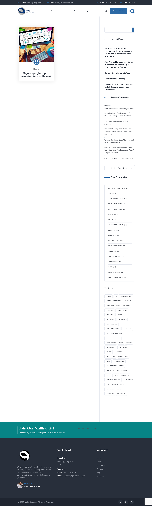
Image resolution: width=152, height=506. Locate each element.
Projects (100, 469)
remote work (123, 356)
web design (110, 389)
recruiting (123, 347)
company (127, 305)
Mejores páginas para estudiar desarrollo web (36, 75)
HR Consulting (113, 240)
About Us (100, 476)
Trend (110, 267)
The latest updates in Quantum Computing (116, 123)
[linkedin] (126, 502)
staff (108, 375)
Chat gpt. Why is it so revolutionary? (118, 158)
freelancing (122, 319)
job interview (111, 342)
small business (119, 361)
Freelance (111, 230)
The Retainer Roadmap (114, 79)
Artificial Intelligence (116, 188)
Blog (98, 473)
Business (128, 301)
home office (128, 328)
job (119, 338)
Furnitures (112, 235)
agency (109, 296)
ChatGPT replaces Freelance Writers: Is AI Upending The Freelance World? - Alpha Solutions (119, 150)
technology (129, 379)
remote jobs (120, 352)
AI (116, 296)
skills (108, 361)
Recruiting (112, 251)
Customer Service (115, 209)
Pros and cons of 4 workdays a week (119, 109)
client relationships (113, 305)
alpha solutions (126, 296)
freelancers (110, 319)
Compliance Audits (115, 204)
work (120, 389)
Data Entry (112, 214)
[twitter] (120, 502)
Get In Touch (118, 11)
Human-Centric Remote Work (117, 73)
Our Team (101, 465)
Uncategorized (114, 272)
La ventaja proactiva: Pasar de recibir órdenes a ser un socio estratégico (118, 87)
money (129, 342)
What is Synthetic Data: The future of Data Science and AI (119, 141)
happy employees (112, 324)
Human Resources (115, 246)
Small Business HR (114, 256)
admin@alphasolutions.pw (64, 3)
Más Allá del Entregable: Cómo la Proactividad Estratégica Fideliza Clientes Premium (118, 64)
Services (100, 462)
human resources (118, 333)
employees (110, 315)
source (107, 106)
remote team (111, 356)
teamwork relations (113, 379)
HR (107, 333)
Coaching (112, 193)
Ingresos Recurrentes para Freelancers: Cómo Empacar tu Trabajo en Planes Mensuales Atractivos (118, 52)
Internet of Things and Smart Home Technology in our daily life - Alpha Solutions (118, 131)
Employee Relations (115, 225)
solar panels (122, 370)
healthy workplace (113, 328)
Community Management (117, 198)
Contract (110, 310)
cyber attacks (122, 310)
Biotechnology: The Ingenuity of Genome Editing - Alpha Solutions (117, 114)
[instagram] (132, 502)
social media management (115, 366)
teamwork (125, 375)
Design (37, 69)
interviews (110, 338)
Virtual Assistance (115, 277)
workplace (122, 393)
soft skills (110, 370)
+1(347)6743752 (111, 3)
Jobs (121, 342)
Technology (113, 261)
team (116, 375)
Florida (120, 315)
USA (108, 384)
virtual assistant (119, 384)
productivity (111, 347)
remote (109, 352)
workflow (110, 393)
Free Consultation (32, 487)
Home (99, 458)
